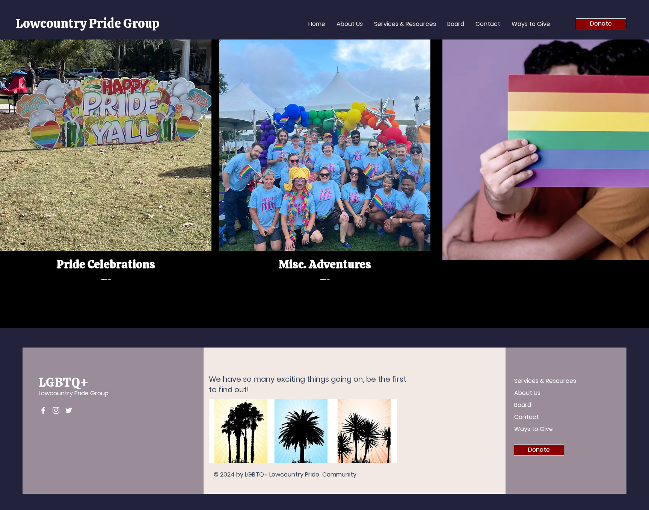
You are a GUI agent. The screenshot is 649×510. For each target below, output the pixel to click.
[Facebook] (43, 410)
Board (522, 405)
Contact (526, 417)
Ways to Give (533, 429)
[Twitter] (68, 410)
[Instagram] (55, 410)
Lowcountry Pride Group (88, 23)
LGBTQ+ (63, 382)
